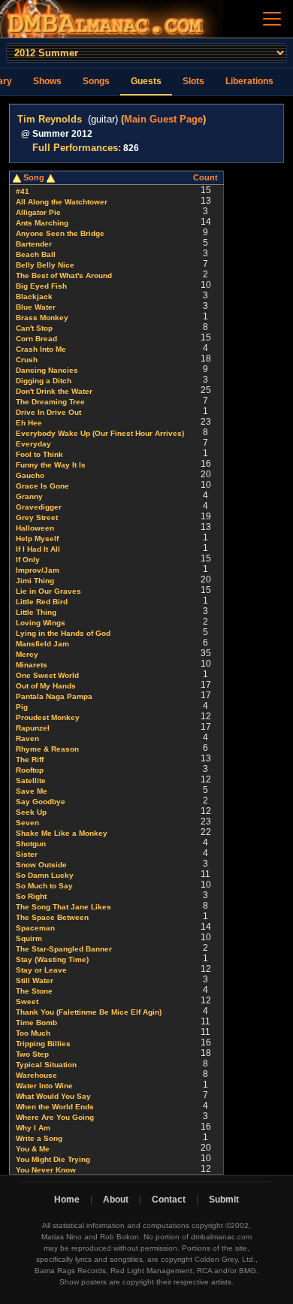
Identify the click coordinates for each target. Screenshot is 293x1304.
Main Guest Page (163, 119)
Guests (146, 81)
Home (67, 1199)
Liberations (249, 81)
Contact (169, 1199)
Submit (224, 1199)
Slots (193, 81)
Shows (47, 81)
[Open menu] (272, 19)
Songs (96, 81)
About (115, 1199)
